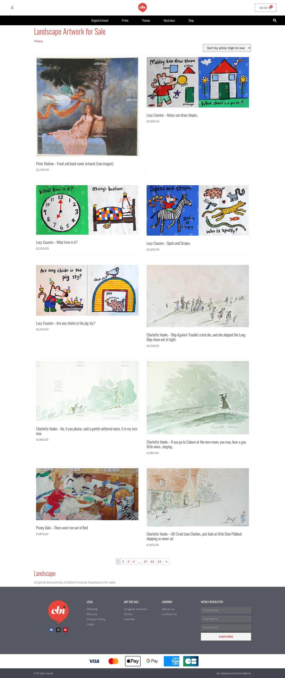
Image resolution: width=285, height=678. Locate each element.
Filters (38, 41)
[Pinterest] (65, 630)
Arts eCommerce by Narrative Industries (234, 673)
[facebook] (51, 630)
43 (159, 561)
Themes (146, 20)
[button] (274, 20)
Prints (125, 20)
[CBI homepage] (142, 8)
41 (145, 561)
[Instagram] (58, 630)
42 (152, 561)
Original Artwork (99, 20)
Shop (191, 20)
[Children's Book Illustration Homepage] (58, 612)
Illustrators (169, 20)
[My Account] (12, 7)
